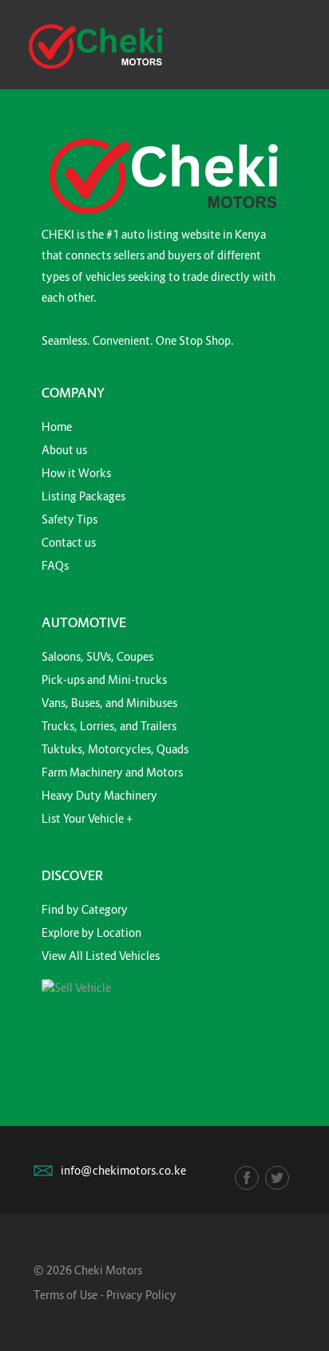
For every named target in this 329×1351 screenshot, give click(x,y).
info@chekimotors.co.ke (123, 1170)
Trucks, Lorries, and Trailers (109, 726)
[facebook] (247, 1178)
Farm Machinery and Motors (112, 772)
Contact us (69, 542)
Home (57, 426)
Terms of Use (65, 1295)
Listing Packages (83, 496)
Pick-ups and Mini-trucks (104, 679)
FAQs (55, 565)
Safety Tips (69, 519)
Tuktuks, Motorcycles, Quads (115, 749)
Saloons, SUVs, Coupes (97, 656)
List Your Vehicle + (87, 818)
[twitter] (277, 1178)
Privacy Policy (141, 1295)
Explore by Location (91, 932)
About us (64, 449)
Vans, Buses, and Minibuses (109, 702)
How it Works (76, 473)
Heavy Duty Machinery (99, 795)
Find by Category (85, 909)
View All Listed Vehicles (101, 955)
